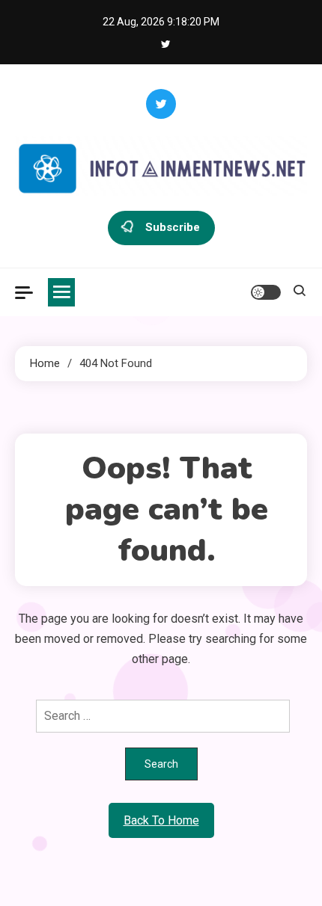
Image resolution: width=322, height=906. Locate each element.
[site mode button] (266, 292)
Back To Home (161, 820)
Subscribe (172, 227)
